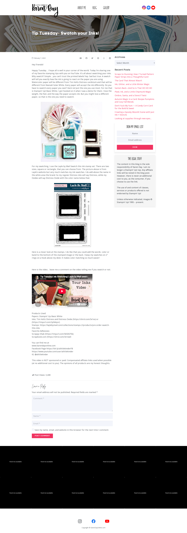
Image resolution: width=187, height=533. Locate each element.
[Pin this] (98, 58)
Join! (135, 147)
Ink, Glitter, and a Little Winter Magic (132, 84)
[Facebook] (149, 8)
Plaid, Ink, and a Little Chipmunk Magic (133, 91)
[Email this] (81, 58)
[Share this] (86, 58)
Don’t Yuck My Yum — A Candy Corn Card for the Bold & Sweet (134, 107)
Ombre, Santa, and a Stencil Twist (130, 95)
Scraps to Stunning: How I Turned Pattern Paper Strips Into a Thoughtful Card (134, 75)
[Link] (45, 10)
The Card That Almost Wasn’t (128, 80)
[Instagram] (144, 8)
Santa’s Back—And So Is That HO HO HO (133, 88)
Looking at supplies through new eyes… (133, 118)
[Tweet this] (92, 58)
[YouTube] (153, 8)
